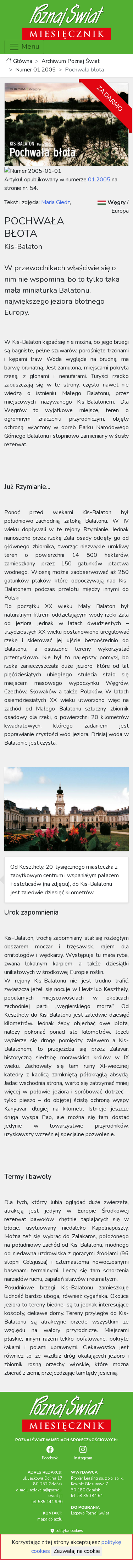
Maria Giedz (55, 202)
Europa (120, 211)
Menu (29, 46)
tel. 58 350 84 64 (87, 1495)
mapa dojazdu (49, 1519)
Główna (22, 61)
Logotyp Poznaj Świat (90, 1513)
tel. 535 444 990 (47, 1502)
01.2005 (99, 179)
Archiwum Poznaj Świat (70, 61)
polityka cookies (68, 1530)
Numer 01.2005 (35, 70)
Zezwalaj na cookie (77, 1551)
